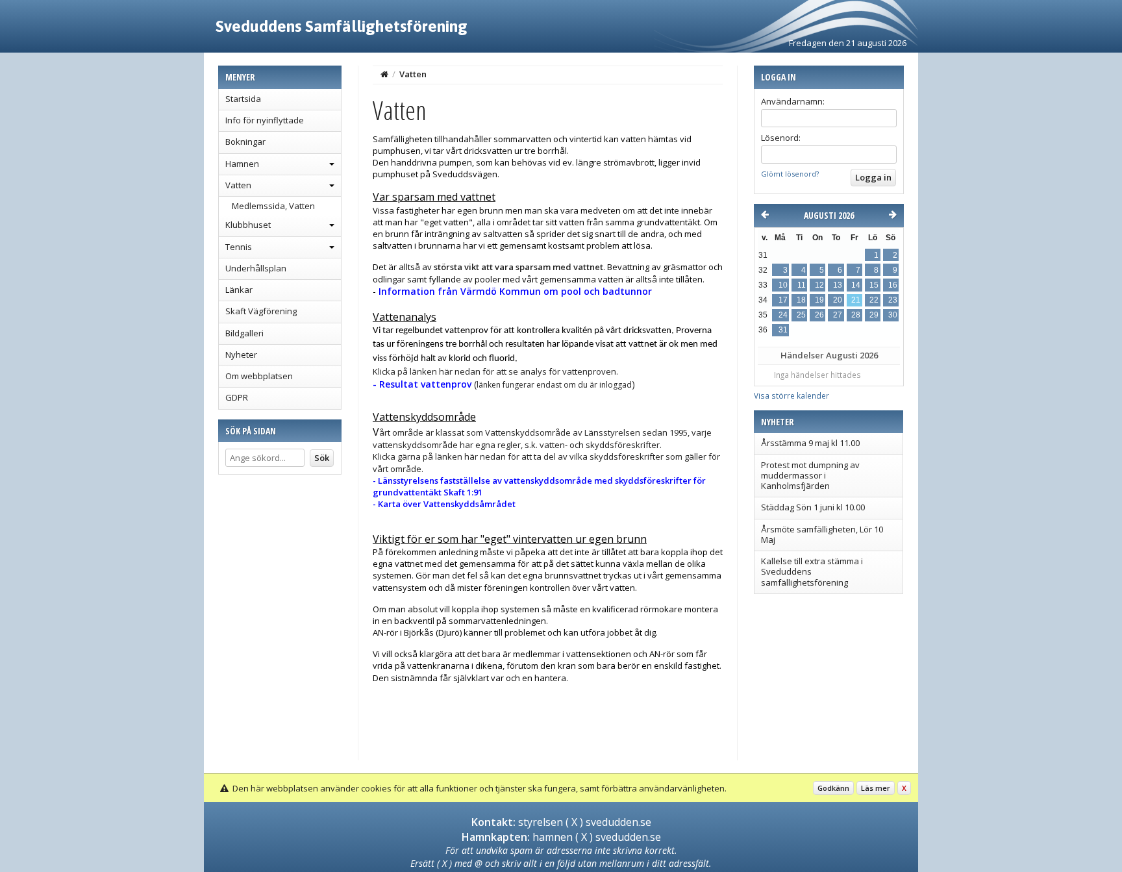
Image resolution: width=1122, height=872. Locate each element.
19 (819, 300)
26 (819, 315)
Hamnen (242, 163)
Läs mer (875, 788)
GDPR (236, 397)
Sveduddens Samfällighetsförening (342, 26)
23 (892, 300)
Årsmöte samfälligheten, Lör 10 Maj (822, 534)
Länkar (239, 289)
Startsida (243, 99)
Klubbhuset (248, 224)
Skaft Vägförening (261, 311)
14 (855, 285)
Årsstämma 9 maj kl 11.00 (810, 443)
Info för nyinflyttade (264, 120)
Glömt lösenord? (790, 174)
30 (892, 315)
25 (801, 315)
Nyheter (241, 354)
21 (855, 300)
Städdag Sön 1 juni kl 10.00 (813, 507)
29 (874, 315)
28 (855, 315)
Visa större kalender (791, 395)
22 (874, 300)
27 (837, 315)
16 (892, 285)
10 (783, 285)
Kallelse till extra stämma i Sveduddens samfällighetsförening (812, 571)
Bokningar (245, 141)
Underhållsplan (255, 268)
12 (819, 285)
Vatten (238, 185)
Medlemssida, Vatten (273, 206)
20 (837, 300)
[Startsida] (384, 74)
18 (801, 300)
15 (874, 285)
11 (801, 285)
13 (837, 285)
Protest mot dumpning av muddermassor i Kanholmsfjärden (810, 475)
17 (783, 300)
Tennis (238, 247)
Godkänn (833, 788)
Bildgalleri (244, 333)
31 (783, 330)
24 (783, 315)
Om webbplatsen (259, 376)
